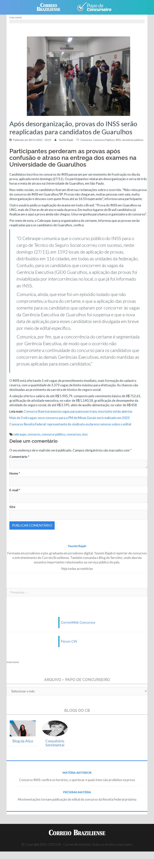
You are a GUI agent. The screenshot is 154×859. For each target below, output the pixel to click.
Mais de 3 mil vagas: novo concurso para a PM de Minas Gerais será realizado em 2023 (69, 418)
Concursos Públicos (104, 139)
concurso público (53, 434)
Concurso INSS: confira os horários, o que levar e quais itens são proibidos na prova (77, 780)
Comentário (19, 457)
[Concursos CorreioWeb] (77, 622)
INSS (118, 139)
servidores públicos (132, 139)
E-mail (14, 490)
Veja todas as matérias (77, 569)
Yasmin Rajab (66, 139)
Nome (14, 473)
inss (85, 434)
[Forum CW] (77, 641)
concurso (33, 434)
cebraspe (19, 434)
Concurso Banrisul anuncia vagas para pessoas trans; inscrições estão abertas (78, 411)
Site (12, 507)
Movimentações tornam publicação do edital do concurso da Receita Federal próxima (77, 799)
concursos (73, 434)
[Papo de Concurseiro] (92, 7)
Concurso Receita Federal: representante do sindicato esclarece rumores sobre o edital (70, 424)
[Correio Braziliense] (51, 7)
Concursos (86, 139)
